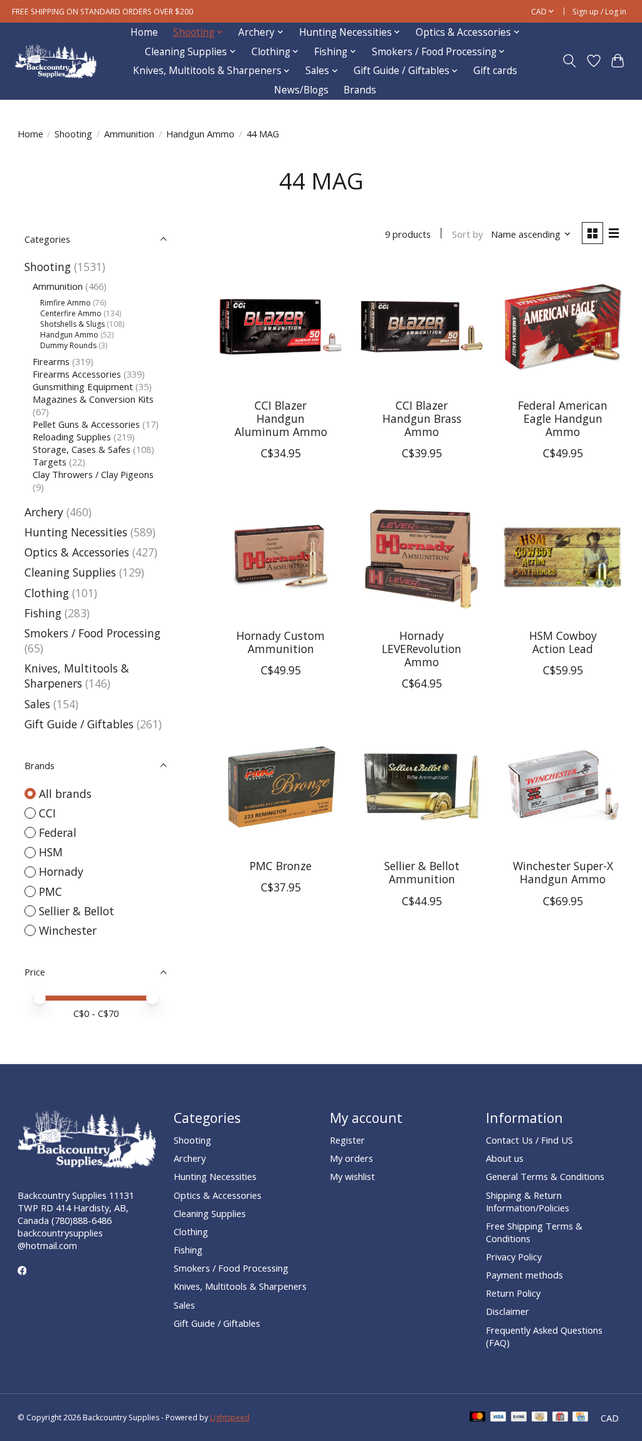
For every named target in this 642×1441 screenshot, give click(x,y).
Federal (57, 832)
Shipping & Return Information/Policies (527, 1201)
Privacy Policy (514, 1256)
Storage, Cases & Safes (81, 449)
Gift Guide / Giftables (79, 723)
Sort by (467, 234)
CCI (47, 813)
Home (144, 32)
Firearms (51, 361)
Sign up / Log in (599, 11)
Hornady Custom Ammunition (280, 642)
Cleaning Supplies (70, 572)
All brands (65, 793)
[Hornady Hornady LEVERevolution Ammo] (421, 557)
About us (505, 1158)
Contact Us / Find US (529, 1140)
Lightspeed (230, 1417)
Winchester (68, 930)
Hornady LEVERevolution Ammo (421, 648)
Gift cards (495, 70)
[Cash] (539, 1418)
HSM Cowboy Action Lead (563, 642)
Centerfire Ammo (71, 313)
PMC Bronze (281, 865)
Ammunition (129, 133)
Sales (37, 703)
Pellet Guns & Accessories (86, 424)
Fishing (42, 612)
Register (347, 1140)
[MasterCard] (478, 1418)
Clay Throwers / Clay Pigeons (93, 474)
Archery (43, 511)
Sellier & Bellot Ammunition (422, 872)
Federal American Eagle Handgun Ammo (563, 418)
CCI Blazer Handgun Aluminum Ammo (280, 418)
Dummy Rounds (68, 345)
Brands (360, 90)
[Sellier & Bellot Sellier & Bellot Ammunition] (421, 787)
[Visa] (498, 1418)
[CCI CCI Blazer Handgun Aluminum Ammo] (280, 326)
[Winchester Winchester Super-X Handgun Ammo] (562, 787)
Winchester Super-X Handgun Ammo (563, 872)
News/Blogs (301, 90)
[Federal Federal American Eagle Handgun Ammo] (562, 326)
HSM (51, 851)
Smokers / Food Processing (92, 633)
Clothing (46, 592)
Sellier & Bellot (76, 910)
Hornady (61, 871)
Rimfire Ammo (65, 302)
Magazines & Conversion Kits (93, 399)
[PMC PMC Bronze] (280, 787)
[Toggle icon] (569, 61)
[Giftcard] (560, 1418)
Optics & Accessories (76, 552)
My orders (351, 1158)
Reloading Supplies (72, 436)
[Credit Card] (580, 1418)
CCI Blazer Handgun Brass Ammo (421, 418)
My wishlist (352, 1176)
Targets (49, 461)
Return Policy (513, 1293)
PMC (50, 891)
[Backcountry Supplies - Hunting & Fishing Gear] (56, 61)
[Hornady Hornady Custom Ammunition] (280, 557)
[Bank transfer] (519, 1418)
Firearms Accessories (77, 374)
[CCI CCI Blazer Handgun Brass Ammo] (421, 326)
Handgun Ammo (200, 133)
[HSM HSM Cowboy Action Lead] (562, 557)
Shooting (73, 133)
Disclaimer (507, 1311)
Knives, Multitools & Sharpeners (76, 676)
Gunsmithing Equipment (83, 386)
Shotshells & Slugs (72, 324)
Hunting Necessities (75, 532)
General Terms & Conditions (545, 1176)
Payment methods (524, 1274)
